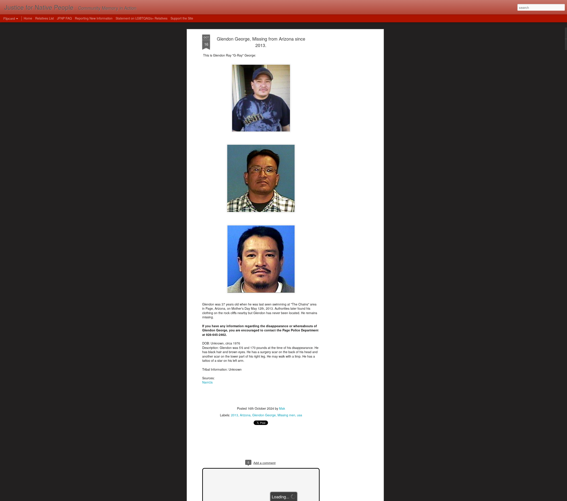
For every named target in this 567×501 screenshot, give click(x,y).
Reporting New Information (94, 18)
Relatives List (44, 18)
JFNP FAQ (64, 18)
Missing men (286, 415)
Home (28, 18)
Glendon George (264, 415)
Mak (282, 408)
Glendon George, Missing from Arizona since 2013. (261, 41)
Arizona (245, 415)
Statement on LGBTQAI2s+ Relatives (141, 18)
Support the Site (182, 18)
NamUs (207, 382)
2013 (234, 415)
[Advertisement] (344, 104)
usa (299, 415)
